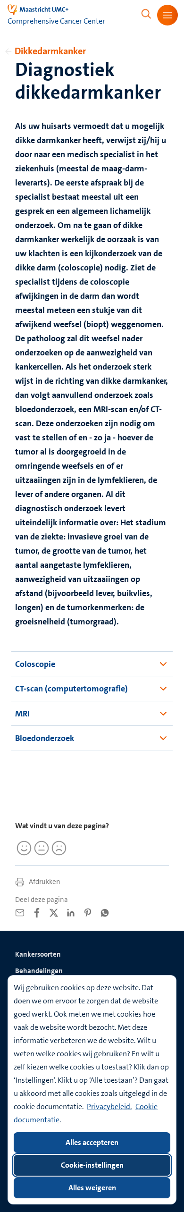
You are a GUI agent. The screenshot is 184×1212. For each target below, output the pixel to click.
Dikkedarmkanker (50, 51)
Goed (22, 848)
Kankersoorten (38, 954)
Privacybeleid (108, 1106)
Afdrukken (43, 881)
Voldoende (40, 848)
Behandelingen (39, 971)
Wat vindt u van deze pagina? (62, 826)
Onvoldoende (57, 848)
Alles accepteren (92, 1142)
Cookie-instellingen (92, 1165)
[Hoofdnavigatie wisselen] (167, 15)
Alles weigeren (92, 1188)
